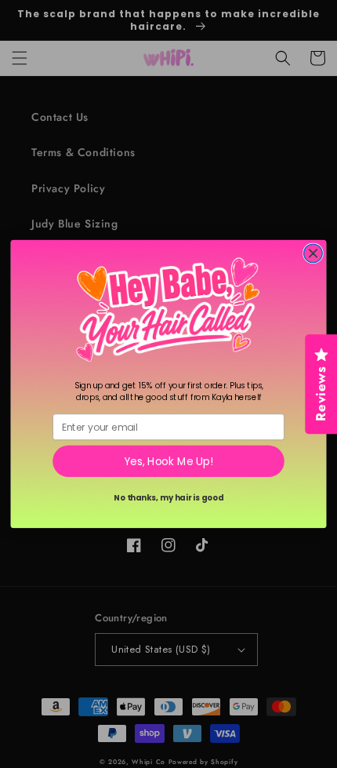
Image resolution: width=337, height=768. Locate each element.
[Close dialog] (313, 253)
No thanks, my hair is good (168, 497)
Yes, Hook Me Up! (168, 461)
